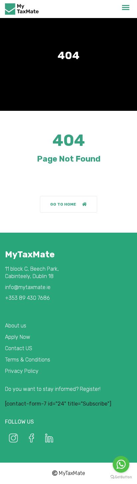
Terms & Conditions (27, 359)
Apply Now (17, 337)
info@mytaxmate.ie (28, 287)
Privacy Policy (22, 371)
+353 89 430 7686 (27, 298)
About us (15, 325)
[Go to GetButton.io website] (121, 477)
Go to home (63, 204)
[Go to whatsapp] (121, 464)
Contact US (18, 348)
